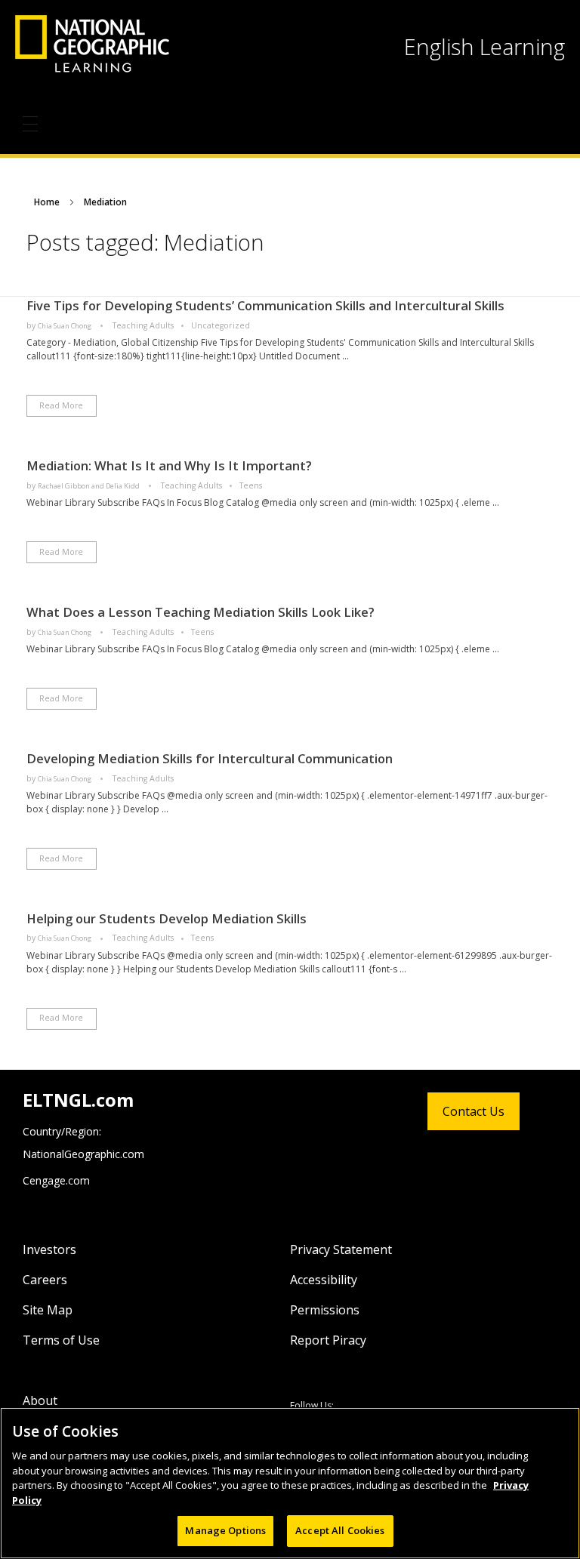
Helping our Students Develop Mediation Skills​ (166, 918)
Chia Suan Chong (65, 326)
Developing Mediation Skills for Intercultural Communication (209, 758)
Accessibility (323, 1279)
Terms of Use (61, 1340)
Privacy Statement (341, 1249)
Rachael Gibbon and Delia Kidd (89, 486)
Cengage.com (56, 1180)
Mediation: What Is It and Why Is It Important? (169, 465)
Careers (45, 1279)
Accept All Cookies (339, 1530)
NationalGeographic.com (83, 1154)
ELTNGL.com (78, 1099)
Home (47, 202)
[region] (290, 1483)
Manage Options (225, 1530)
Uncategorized (220, 325)
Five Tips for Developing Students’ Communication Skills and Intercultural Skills (265, 305)
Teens (250, 485)
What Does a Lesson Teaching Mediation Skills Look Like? (200, 612)
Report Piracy (328, 1340)
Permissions (324, 1310)
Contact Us (473, 1111)
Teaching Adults (143, 325)
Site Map (47, 1310)
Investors (49, 1249)
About (40, 1400)
